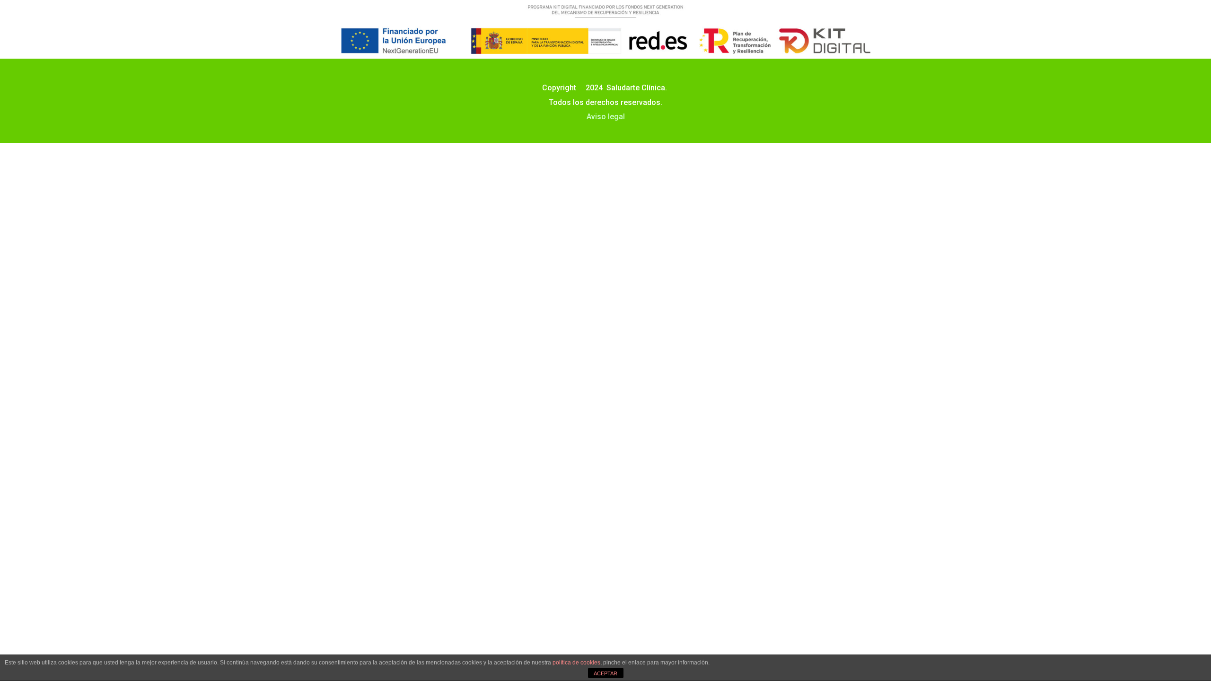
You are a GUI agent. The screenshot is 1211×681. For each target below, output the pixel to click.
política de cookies (576, 662)
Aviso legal (606, 116)
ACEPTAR (605, 673)
